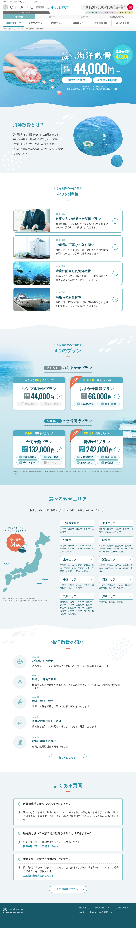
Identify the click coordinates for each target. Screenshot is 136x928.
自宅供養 (84, 17)
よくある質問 (122, 23)
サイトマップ (100, 908)
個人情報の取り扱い (122, 908)
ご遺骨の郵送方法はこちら (37, 875)
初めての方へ (35, 23)
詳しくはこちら (67, 757)
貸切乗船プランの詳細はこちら (39, 846)
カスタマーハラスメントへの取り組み (94, 912)
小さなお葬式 (93, 12)
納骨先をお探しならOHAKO (13, 29)
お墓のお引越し (117, 17)
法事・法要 (109, 12)
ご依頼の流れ (100, 23)
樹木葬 (52, 17)
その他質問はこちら (67, 889)
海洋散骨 (19, 17)
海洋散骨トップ (13, 23)
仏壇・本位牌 (125, 12)
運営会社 (82, 908)
